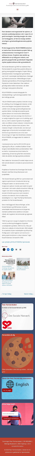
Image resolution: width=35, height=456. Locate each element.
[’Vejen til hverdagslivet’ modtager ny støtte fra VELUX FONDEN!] (23, 262)
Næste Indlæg (29, 294)
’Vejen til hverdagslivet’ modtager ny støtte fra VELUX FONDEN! (23, 268)
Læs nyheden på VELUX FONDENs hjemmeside (16, 242)
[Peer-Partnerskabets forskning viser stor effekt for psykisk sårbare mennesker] (8, 275)
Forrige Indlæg (6, 294)
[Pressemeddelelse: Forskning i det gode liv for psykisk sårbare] (8, 262)
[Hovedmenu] (17, 9)
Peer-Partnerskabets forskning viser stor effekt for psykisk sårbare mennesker (7, 282)
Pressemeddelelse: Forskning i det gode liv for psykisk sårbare (8, 268)
